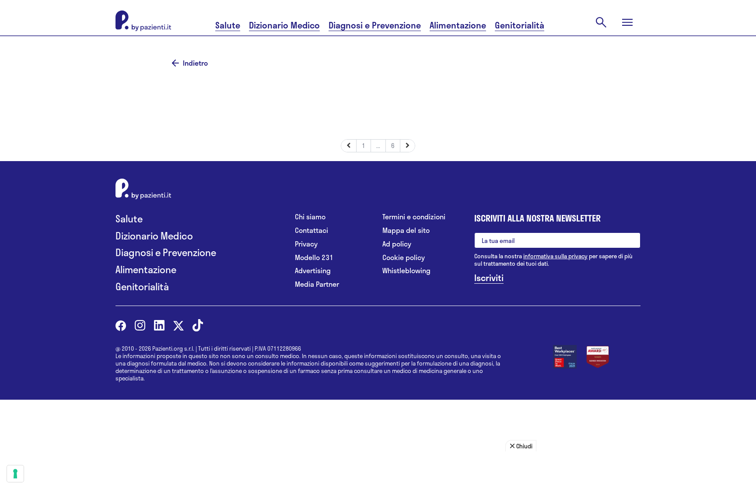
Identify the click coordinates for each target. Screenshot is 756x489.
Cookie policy (403, 257)
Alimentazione (458, 25)
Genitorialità (519, 25)
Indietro (195, 63)
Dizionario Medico (284, 25)
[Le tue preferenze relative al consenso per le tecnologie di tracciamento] (15, 473)
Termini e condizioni (413, 217)
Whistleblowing (406, 270)
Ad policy (396, 244)
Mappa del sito (406, 230)
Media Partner (317, 284)
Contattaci (311, 230)
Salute (227, 25)
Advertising (313, 270)
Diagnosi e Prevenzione (375, 25)
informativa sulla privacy (555, 256)
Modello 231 (314, 257)
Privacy (306, 244)
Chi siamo (310, 217)
